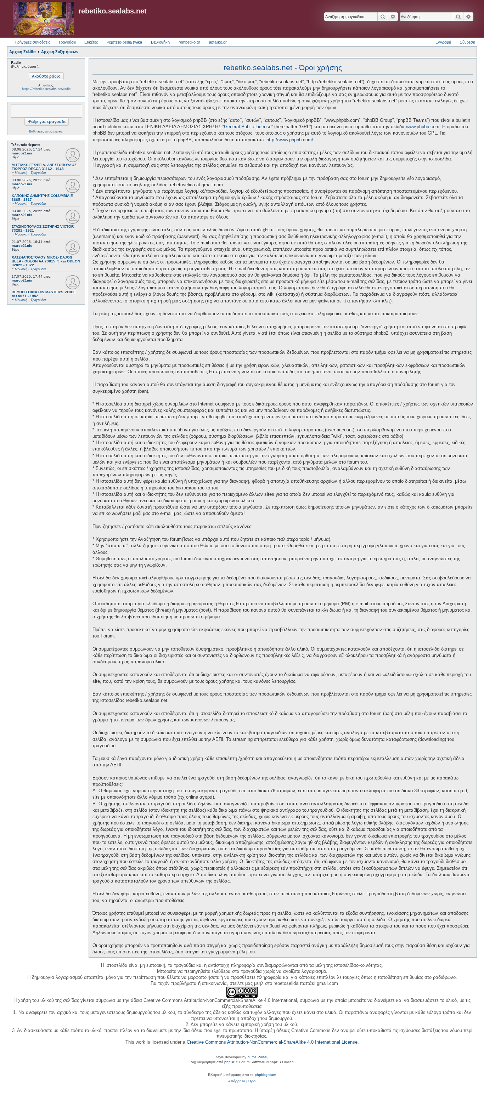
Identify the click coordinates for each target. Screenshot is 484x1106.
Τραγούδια (67, 42)
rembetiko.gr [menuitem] (189, 42)
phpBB (230, 1062)
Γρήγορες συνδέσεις (32, 42)
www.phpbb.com (422, 126)
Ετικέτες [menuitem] (91, 42)
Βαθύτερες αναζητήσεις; (46, 131)
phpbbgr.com (265, 1075)
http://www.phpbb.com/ (289, 139)
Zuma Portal (257, 1057)
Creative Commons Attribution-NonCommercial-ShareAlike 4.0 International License (272, 1042)
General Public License (247, 126)
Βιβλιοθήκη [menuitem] (160, 42)
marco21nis (22, 153)
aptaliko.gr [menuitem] (218, 42)
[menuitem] (236, 1081)
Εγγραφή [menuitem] (443, 42)
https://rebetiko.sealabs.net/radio (46, 89)
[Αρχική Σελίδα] (43, 19)
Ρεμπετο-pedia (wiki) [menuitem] (124, 42)
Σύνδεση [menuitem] (467, 42)
